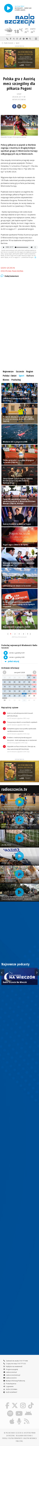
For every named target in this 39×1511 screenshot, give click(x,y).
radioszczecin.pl (11, 1372)
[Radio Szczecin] (19, 19)
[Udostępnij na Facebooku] (14, 106)
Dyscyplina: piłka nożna (12, 271)
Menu (36, 38)
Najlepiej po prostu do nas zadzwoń (7, 38)
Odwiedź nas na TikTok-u (20, 38)
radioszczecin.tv (14, 789)
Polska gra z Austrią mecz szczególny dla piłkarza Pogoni (19, 83)
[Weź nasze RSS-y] (27, 1419)
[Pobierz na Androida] (28, 1411)
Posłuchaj (16, 379)
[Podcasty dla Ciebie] (19, 1419)
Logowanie (9, 1386)
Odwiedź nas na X (13, 38)
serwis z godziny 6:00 (16, 657)
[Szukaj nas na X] (14, 1403)
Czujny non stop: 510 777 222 (16, 1364)
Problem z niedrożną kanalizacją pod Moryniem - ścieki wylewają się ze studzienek (22, 740)
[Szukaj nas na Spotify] (10, 1411)
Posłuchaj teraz (11, 1384)
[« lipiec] (5, 672)
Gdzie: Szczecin (8, 268)
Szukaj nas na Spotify (23, 38)
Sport (17, 43)
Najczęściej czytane (9, 707)
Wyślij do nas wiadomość (26, 38)
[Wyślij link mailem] (24, 106)
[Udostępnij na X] (19, 106)
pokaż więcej (13, 661)
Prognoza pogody (12, 1369)
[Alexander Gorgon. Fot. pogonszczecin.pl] (19, 125)
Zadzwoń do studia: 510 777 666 (17, 1361)
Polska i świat (9, 375)
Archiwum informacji (10, 667)
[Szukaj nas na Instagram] (23, 1403)
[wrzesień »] (33, 672)
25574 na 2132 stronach (19, 637)
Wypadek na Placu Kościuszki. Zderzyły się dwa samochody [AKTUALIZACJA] (21, 749)
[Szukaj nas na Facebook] (7, 1403)
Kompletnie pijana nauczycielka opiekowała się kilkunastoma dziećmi (21, 731)
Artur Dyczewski (19, 99)
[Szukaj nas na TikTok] (31, 1403)
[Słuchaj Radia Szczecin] (8, 8)
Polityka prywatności (15, 1438)
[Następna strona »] (30, 634)
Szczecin (20, 371)
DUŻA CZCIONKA (11, 1389)
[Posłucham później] (35, 257)
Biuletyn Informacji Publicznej (15, 1381)
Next (37, 972)
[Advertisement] (19, 301)
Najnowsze (8, 371)
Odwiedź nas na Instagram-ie (17, 38)
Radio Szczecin (8, 43)
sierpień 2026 (19, 672)
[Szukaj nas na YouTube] (19, 1411)
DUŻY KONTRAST (11, 1392)
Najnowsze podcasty (15, 964)
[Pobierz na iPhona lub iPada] (12, 1419)
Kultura (30, 375)
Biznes (6, 379)
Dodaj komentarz (12, 276)
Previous (2, 972)
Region (29, 371)
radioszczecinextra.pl (13, 1375)
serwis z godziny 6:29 (16, 653)
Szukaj (30, 38)
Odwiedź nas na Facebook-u (10, 38)
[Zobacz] (19, 58)
